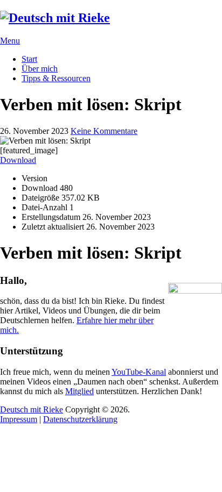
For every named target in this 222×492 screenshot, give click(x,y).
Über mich (40, 68)
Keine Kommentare (104, 131)
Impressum (18, 419)
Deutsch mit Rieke (31, 409)
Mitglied (79, 391)
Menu (10, 40)
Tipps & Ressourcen (56, 78)
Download (18, 160)
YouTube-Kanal (139, 371)
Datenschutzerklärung (80, 419)
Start (29, 58)
